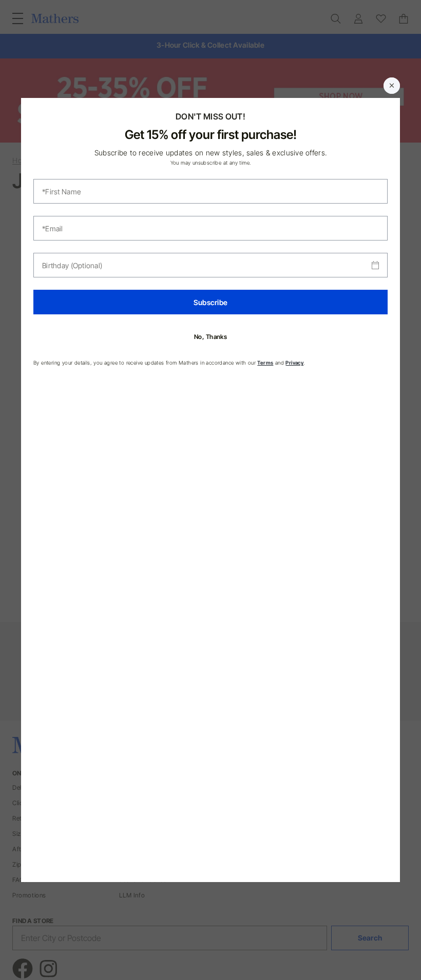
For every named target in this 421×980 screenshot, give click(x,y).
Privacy (294, 362)
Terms (265, 362)
